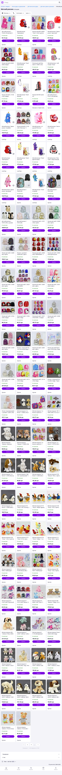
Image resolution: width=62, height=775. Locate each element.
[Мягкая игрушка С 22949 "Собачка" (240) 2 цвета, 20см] (23, 623)
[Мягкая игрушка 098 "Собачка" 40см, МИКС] (8, 623)
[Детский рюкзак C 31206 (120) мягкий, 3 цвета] (8, 23)
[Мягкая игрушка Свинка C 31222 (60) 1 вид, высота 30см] (23, 718)
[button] (8, 41)
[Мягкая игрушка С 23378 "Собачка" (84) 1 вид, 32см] (54, 687)
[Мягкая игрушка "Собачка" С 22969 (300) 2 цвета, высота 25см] (8, 497)
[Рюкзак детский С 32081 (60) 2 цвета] (38, 339)
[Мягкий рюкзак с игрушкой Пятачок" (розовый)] (38, 117)
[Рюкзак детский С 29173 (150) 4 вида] (23, 370)
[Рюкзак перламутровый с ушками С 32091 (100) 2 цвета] (8, 402)
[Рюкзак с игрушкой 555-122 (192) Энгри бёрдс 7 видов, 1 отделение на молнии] (23, 339)
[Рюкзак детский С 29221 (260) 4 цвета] (54, 276)
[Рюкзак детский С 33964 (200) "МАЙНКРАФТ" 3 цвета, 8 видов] (38, 244)
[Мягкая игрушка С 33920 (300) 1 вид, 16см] (23, 655)
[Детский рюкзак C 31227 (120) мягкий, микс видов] (54, 86)
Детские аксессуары (33, 6)
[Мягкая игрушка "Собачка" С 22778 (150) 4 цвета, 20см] (54, 434)
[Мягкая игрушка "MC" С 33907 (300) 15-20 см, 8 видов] (54, 402)
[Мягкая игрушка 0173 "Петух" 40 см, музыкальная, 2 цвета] (23, 528)
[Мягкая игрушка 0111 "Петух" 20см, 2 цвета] (54, 528)
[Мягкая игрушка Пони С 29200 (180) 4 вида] (54, 623)
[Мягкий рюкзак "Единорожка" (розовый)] (8, 181)
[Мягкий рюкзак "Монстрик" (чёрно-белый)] (54, 149)
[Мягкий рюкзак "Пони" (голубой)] (38, 181)
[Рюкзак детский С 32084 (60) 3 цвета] (54, 212)
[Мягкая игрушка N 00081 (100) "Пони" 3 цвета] (38, 592)
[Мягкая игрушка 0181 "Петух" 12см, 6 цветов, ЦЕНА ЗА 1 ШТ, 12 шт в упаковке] (8, 528)
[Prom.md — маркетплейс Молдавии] (2, 2)
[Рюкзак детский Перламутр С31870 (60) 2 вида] (54, 339)
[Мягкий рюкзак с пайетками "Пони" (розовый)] (54, 54)
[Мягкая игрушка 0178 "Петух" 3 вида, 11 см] (38, 528)
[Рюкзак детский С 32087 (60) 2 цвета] (38, 276)
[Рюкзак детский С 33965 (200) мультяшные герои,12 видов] (54, 244)
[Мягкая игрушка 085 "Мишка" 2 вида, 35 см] (54, 592)
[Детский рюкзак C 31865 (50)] (23, 181)
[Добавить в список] (13, 27)
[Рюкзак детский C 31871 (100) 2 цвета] (38, 212)
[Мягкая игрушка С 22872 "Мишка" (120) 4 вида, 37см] (8, 655)
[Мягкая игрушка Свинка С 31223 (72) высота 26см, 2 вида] (8, 718)
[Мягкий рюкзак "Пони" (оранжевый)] (23, 54)
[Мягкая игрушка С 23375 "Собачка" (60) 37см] (38, 687)
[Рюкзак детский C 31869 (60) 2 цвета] (8, 276)
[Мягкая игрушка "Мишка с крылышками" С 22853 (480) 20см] (8, 434)
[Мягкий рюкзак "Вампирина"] (23, 23)
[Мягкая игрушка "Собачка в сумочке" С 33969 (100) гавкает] (38, 402)
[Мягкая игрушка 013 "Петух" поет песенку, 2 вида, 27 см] (23, 497)
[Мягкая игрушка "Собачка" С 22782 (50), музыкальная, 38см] (8, 465)
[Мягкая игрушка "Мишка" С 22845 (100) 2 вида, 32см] (23, 434)
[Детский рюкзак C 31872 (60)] (23, 212)
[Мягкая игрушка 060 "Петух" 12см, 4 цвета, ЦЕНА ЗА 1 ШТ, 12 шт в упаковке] (54, 560)
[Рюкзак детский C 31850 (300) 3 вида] (23, 307)
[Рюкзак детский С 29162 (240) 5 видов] (8, 307)
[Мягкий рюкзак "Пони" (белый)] (23, 86)
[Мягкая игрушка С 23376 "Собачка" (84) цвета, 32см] (38, 655)
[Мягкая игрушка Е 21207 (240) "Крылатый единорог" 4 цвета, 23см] (8, 592)
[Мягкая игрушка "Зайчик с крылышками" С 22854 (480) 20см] (23, 465)
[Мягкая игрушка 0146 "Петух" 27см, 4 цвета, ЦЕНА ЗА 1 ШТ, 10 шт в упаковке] (54, 497)
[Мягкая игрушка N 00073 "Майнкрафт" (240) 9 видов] (38, 560)
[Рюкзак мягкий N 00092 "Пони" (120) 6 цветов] (38, 23)
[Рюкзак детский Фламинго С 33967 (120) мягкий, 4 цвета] (38, 54)
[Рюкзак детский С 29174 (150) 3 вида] (38, 370)
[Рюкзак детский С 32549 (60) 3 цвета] (8, 339)
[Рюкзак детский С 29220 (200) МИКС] (23, 276)
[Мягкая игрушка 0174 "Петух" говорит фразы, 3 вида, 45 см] (38, 497)
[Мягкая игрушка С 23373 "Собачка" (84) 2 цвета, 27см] (23, 687)
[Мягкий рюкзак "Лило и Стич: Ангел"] (54, 117)
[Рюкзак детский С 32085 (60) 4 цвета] (8, 244)
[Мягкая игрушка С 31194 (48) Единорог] (38, 623)
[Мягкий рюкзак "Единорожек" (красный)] (54, 23)
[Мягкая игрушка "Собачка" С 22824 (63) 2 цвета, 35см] (38, 465)
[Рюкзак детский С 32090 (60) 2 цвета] (54, 307)
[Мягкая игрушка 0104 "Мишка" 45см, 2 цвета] (54, 465)
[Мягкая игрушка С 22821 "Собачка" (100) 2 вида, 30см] (54, 655)
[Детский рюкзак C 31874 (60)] (54, 181)
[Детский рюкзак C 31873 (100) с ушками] (8, 212)
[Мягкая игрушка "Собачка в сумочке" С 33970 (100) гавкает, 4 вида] (38, 434)
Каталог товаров (5, 6)
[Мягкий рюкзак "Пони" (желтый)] (23, 149)
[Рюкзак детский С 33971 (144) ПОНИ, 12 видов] (38, 307)
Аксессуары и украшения (18, 6)
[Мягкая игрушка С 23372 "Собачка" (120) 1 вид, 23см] (8, 687)
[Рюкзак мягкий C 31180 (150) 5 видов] (8, 86)
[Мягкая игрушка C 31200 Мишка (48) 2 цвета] (23, 560)
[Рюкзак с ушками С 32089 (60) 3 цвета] (23, 244)
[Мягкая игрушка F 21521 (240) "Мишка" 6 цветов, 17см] (23, 592)
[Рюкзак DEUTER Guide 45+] (38, 86)
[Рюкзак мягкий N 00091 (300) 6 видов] (8, 54)
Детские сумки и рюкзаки (47, 6)
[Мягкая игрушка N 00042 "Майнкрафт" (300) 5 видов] (8, 560)
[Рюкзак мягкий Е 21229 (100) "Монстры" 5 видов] (23, 117)
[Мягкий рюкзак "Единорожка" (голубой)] (8, 117)
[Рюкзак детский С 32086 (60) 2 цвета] (8, 370)
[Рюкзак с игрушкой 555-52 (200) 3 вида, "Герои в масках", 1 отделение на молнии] (54, 370)
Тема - (7, 761)
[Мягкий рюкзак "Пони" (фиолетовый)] (38, 149)
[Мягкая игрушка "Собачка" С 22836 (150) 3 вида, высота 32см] (23, 402)
